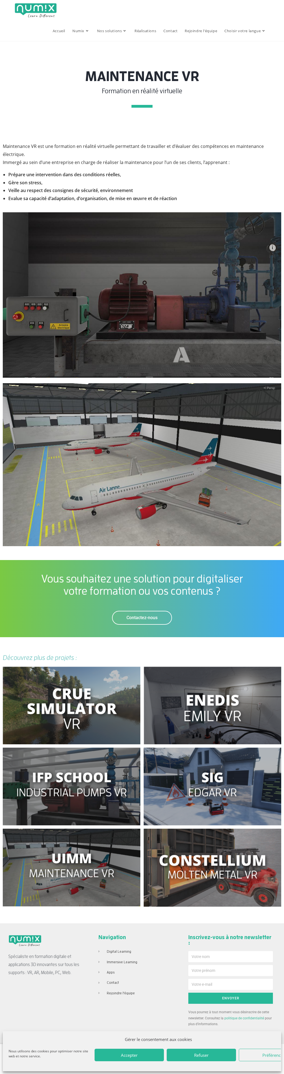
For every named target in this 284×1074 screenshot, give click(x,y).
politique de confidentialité (244, 1018)
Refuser (201, 1055)
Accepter (129, 1055)
